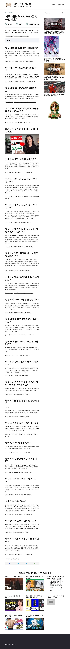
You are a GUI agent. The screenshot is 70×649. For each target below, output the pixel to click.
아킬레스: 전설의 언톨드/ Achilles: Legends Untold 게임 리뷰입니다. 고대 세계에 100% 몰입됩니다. (54, 32)
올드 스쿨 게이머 (23, 3)
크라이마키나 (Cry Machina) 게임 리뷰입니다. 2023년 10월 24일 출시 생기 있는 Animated (54, 59)
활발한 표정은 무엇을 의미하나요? (13, 576)
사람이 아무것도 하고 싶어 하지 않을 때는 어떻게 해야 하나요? (55, 577)
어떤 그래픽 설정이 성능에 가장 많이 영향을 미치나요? (55, 596)
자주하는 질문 (61, 4)
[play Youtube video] (22, 144)
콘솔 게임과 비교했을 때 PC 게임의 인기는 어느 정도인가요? (34, 596)
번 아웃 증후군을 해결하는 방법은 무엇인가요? (34, 577)
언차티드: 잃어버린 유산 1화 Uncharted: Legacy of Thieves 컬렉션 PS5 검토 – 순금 (54, 78)
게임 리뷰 (54, 4)
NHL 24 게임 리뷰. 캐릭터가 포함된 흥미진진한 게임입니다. (54, 95)
